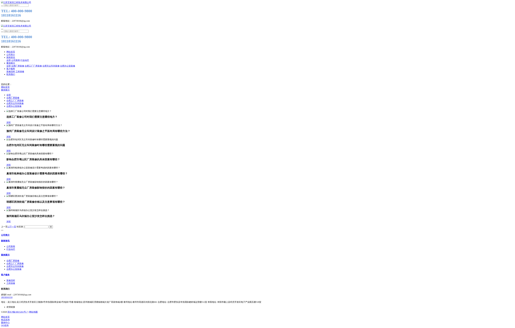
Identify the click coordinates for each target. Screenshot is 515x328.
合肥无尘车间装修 (15, 103)
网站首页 (10, 52)
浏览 (8, 122)
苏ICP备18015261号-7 (18, 312)
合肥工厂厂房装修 (15, 100)
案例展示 (5, 90)
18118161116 (6, 297)
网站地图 (33, 312)
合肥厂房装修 (12, 98)
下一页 (13, 227)
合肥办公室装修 (13, 106)
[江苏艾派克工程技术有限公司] (257, 2)
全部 (8, 60)
